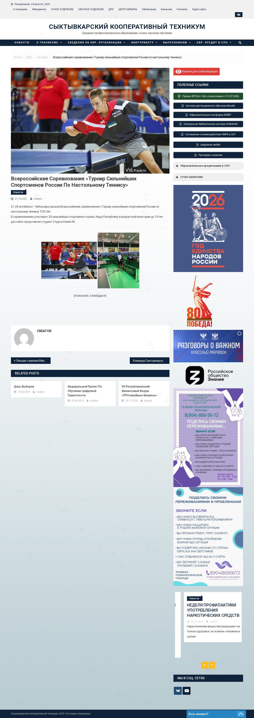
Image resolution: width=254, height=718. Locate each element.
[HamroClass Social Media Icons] (178, 691)
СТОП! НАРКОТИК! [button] (191, 177)
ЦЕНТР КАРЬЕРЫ (127, 9)
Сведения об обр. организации (95, 42)
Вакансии (166, 9)
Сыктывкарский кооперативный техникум (127, 26)
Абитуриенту (39, 9)
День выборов (24, 386)
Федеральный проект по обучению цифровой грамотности (85, 391)
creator (38, 198)
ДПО (111, 9)
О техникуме (20, 9)
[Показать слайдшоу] (90, 295)
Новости (21, 42)
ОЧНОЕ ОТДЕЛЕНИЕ (62, 9)
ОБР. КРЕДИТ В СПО (212, 42)
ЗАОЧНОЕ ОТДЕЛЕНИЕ (91, 9)
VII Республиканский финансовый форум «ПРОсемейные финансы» (139, 391)
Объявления (149, 9)
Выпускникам (175, 42)
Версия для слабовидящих (200, 71)
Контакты (182, 9)
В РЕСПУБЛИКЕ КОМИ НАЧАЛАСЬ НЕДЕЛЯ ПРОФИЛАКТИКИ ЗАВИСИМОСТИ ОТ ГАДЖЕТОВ (207, 613)
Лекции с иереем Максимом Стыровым (33, 360)
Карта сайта (199, 9)
